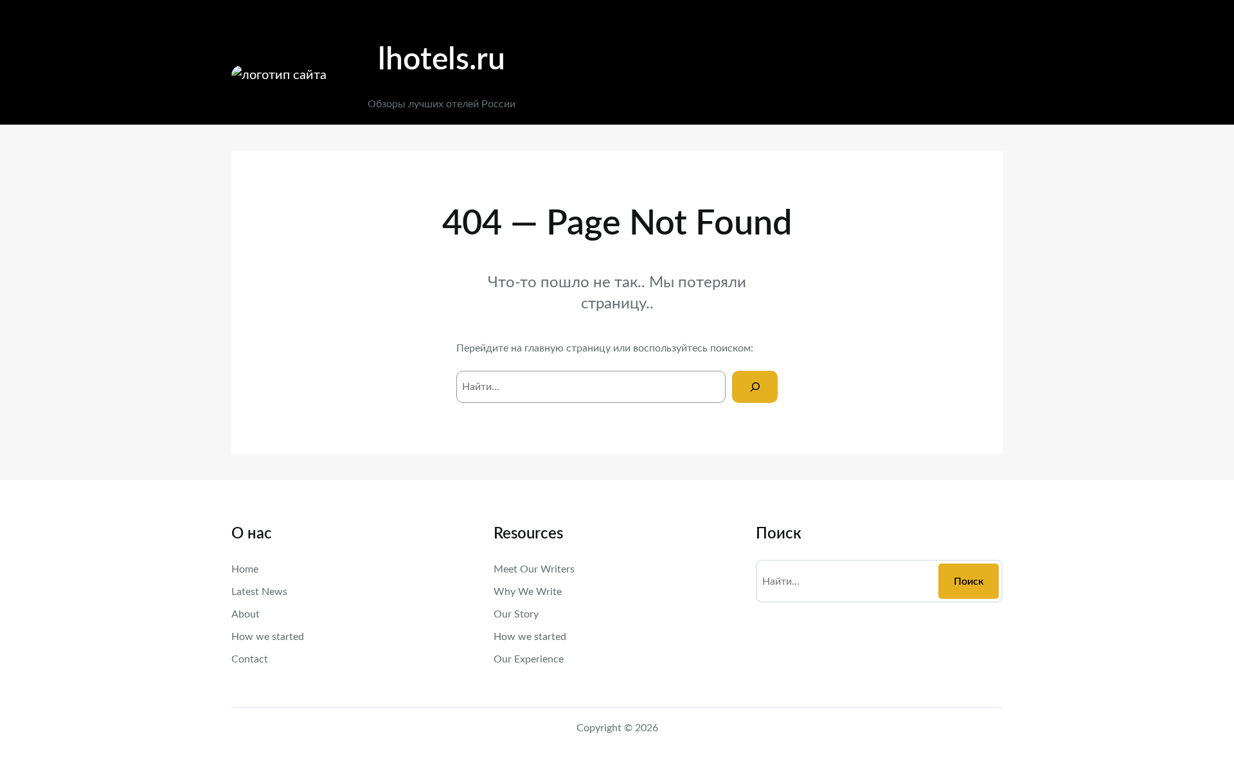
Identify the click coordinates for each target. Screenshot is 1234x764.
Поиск (969, 581)
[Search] (755, 386)
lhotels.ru (441, 59)
